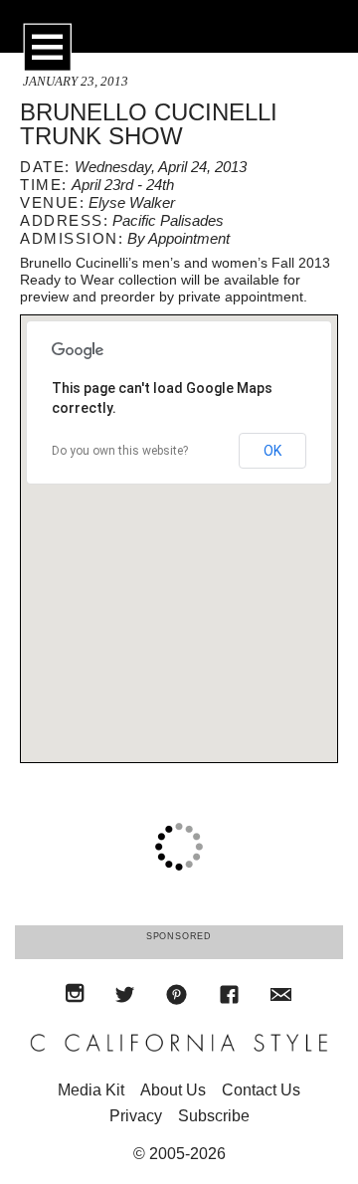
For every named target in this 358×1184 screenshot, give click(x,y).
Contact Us (261, 1090)
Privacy (135, 1115)
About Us (173, 1090)
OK (272, 451)
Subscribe (214, 1115)
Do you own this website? (120, 451)
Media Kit (91, 1090)
